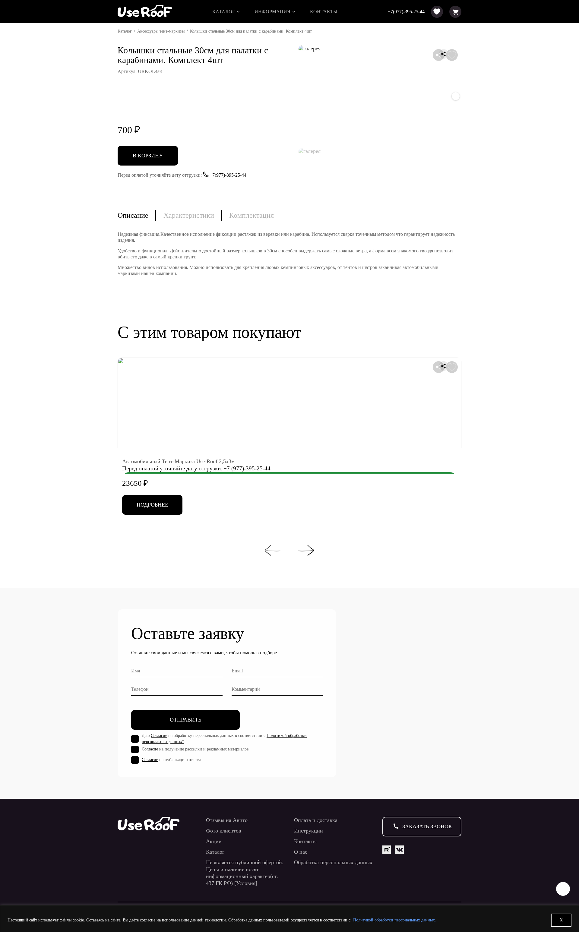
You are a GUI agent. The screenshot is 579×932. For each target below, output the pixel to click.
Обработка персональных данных (333, 862)
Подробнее (152, 505)
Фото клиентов (223, 831)
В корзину (148, 156)
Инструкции (308, 831)
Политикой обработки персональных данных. (394, 920)
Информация (272, 11)
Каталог (223, 11)
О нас (300, 852)
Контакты (323, 11)
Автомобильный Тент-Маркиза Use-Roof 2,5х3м (178, 461)
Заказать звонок (427, 826)
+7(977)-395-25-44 (406, 11)
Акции (214, 841)
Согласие (159, 735)
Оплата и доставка (315, 820)
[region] (289, 918)
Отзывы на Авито (227, 820)
